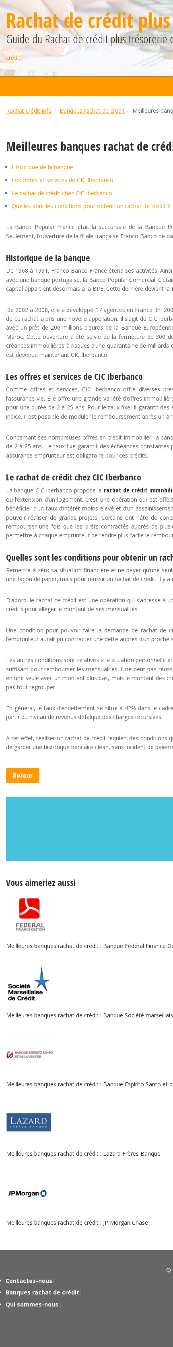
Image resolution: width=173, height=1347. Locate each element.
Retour (23, 775)
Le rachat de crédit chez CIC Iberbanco (62, 193)
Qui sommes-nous (32, 1304)
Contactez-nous (29, 1280)
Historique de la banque (42, 167)
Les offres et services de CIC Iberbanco (62, 180)
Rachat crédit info (29, 110)
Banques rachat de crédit (92, 110)
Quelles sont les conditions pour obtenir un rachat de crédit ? (91, 206)
